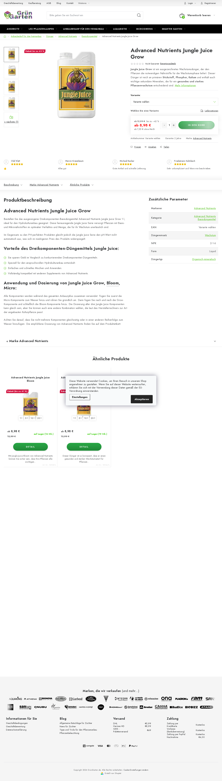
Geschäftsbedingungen (17, 723)
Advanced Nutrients (202, 138)
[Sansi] (209, 699)
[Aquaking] (12, 699)
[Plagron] (179, 699)
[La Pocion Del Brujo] (133, 699)
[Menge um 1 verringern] (164, 125)
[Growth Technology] (88, 699)
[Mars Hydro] (88, 707)
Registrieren (210, 3)
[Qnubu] (43, 707)
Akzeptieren (142, 399)
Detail (30, 446)
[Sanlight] (27, 707)
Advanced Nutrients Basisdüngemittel (205, 218)
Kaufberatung (35, 3)
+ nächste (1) (11, 122)
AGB (49, 3)
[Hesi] (103, 699)
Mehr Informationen (185, 85)
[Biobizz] (194, 707)
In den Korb (196, 125)
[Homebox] (118, 707)
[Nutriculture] (73, 707)
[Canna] (163, 707)
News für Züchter (68, 726)
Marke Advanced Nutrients (44, 185)
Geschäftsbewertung (13, 3)
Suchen (139, 15)
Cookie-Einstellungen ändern (136, 770)
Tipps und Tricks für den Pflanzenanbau (78, 730)
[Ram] (194, 699)
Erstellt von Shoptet (113, 773)
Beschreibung (11, 185)
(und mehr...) (130, 691)
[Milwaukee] (148, 699)
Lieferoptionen (211, 110)
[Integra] (118, 699)
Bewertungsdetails (168, 63)
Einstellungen (79, 397)
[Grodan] (148, 707)
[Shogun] (12, 707)
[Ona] (163, 699)
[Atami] (209, 707)
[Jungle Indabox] (103, 707)
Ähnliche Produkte (80, 185)
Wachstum (210, 235)
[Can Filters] (58, 699)
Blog (59, 3)
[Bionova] (43, 699)
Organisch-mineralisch (204, 259)
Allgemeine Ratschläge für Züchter (76, 723)
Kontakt (70, 3)
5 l (26, 418)
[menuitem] (15, 28)
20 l (39, 418)
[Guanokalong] (133, 707)
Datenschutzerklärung (16, 730)
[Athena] (27, 699)
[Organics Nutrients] (58, 707)
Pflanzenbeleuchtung (69, 733)
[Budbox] (179, 707)
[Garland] (73, 699)
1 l (21, 418)
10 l (32, 418)
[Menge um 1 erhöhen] (173, 125)
